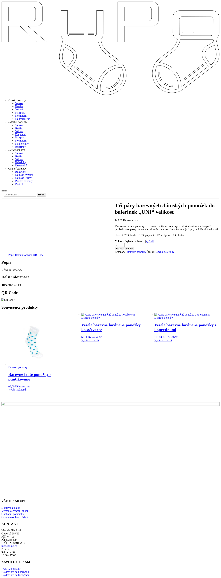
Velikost (119, 241)
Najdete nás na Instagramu (15, 575)
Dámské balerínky (164, 251)
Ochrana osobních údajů (14, 517)
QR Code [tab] (38, 254)
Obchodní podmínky (12, 514)
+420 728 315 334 (11, 568)
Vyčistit (150, 241)
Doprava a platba (10, 507)
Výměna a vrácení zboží (14, 510)
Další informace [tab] (23, 254)
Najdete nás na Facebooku (15, 571)
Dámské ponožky (136, 251)
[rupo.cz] (110, 94)
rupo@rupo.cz (9, 545)
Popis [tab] (11, 254)
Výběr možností (17, 389)
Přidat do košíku (124, 248)
